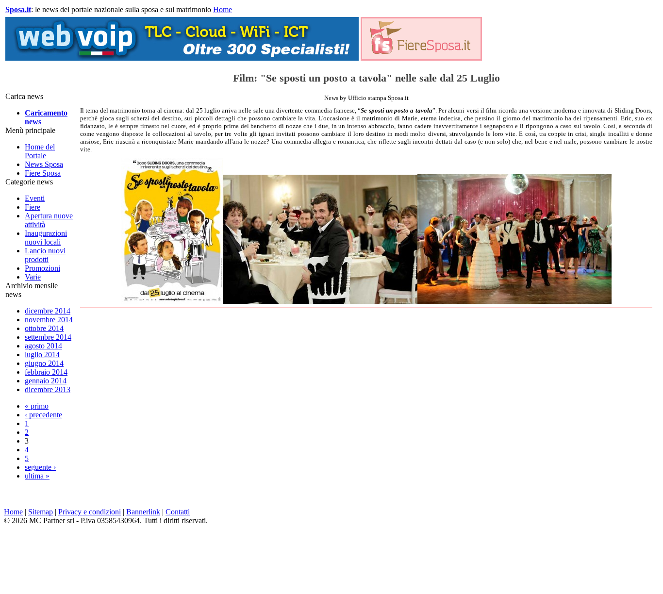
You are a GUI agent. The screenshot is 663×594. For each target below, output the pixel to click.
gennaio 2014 (45, 381)
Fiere (32, 207)
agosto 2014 (43, 346)
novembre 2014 (49, 319)
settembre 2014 (48, 337)
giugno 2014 (44, 363)
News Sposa (44, 164)
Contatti (178, 512)
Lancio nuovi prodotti (45, 255)
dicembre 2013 (47, 389)
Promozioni (42, 268)
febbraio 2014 (46, 372)
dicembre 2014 (47, 311)
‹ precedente (43, 415)
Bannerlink (143, 512)
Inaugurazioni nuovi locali (46, 237)
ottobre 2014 (44, 328)
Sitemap (40, 512)
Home (222, 9)
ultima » (37, 476)
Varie (33, 277)
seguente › (40, 467)
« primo (37, 406)
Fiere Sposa (43, 173)
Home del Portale (40, 151)
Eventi (35, 198)
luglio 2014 (42, 354)
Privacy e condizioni (89, 512)
